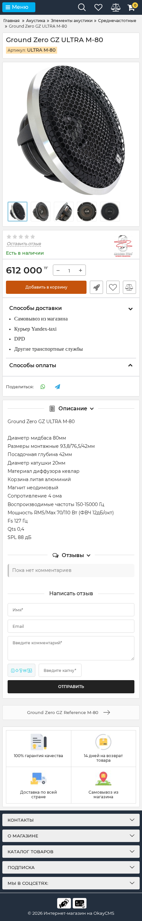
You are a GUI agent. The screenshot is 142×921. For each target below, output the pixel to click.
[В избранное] (113, 287)
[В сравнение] (129, 287)
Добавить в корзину (46, 287)
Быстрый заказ (96, 287)
